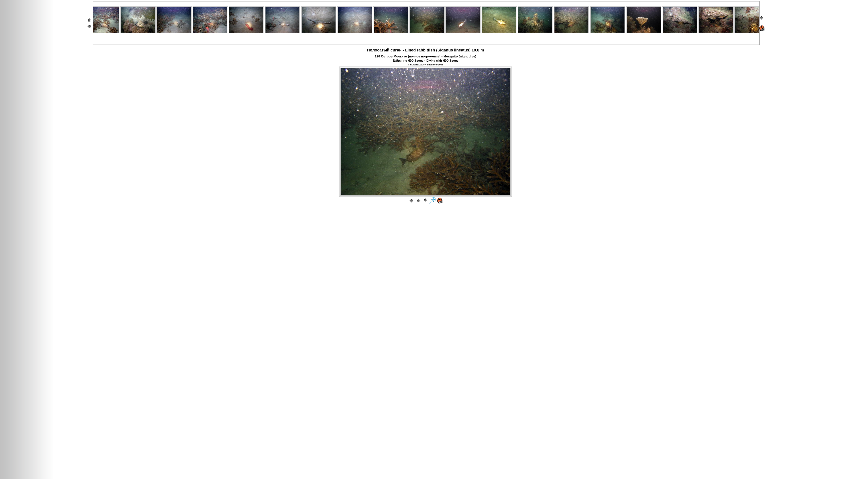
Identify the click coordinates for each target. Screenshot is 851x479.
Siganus (445, 50)
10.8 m (478, 50)
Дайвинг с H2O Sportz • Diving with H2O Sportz (426, 60)
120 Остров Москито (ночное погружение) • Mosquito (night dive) (425, 56)
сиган (396, 50)
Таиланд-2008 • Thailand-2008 (425, 64)
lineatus (461, 50)
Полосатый (378, 50)
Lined (410, 50)
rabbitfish (426, 50)
